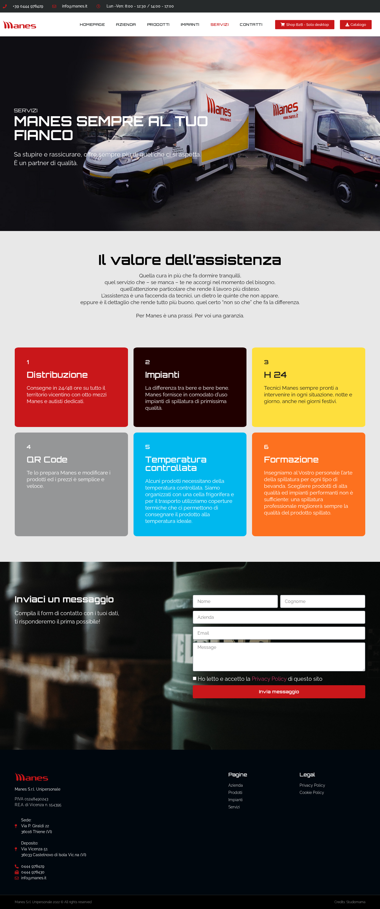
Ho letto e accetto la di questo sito (260, 678)
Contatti (251, 24)
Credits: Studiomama (349, 902)
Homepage (92, 24)
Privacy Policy (270, 678)
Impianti (190, 24)
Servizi (220, 24)
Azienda (126, 24)
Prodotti (158, 24)
